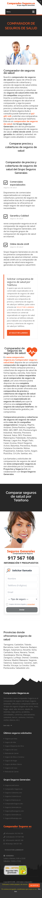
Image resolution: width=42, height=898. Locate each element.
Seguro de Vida (10, 742)
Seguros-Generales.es (13, 815)
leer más (7, 725)
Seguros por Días (11, 739)
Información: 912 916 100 (14, 833)
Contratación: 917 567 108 (14, 837)
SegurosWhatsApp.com (13, 818)
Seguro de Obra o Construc (14, 757)
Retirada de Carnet (11, 753)
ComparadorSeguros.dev (14, 804)
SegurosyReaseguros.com (14, 811)
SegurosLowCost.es (12, 785)
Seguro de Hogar (11, 761)
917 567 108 (21, 558)
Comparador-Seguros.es (14, 789)
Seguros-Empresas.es (13, 800)
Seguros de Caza (11, 750)
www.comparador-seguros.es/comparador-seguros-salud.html (21, 360)
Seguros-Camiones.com (13, 793)
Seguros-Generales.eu (13, 807)
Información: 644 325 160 (13, 840)
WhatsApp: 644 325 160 (13, 844)
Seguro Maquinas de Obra (14, 746)
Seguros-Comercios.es (13, 796)
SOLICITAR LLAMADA (25, 307)
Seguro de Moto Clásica (13, 764)
